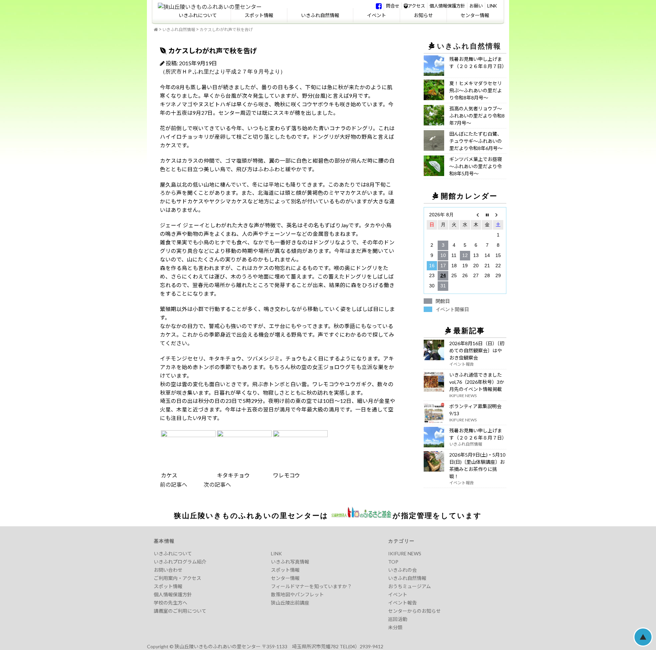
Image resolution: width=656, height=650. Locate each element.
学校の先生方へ (170, 603)
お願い (476, 6)
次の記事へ (209, 484)
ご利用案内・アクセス (177, 578)
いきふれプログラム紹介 (180, 562)
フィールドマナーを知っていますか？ (311, 586)
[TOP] (156, 30)
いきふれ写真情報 (290, 562)
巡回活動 (397, 619)
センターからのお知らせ (414, 611)
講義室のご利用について (180, 611)
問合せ (392, 6)
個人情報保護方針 (447, 6)
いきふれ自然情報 (320, 15)
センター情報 (475, 15)
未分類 (395, 627)
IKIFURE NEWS (404, 553)
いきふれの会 (402, 570)
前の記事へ (173, 484)
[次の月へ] (498, 215)
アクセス (416, 6)
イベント (376, 15)
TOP (393, 562)
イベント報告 (402, 603)
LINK (492, 6)
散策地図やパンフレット (297, 594)
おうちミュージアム (409, 586)
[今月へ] (487, 215)
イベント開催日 (452, 309)
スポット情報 (259, 15)
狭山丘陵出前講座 (290, 603)
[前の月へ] (476, 215)
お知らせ (423, 15)
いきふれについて (198, 15)
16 (432, 265)
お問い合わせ (168, 570)
